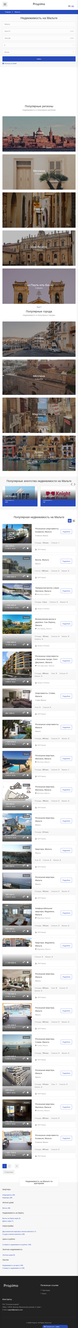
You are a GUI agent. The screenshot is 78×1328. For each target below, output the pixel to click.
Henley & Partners (43, 609)
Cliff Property (41, 549)
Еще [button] (38, 307)
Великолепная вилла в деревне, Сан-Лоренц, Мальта (45, 622)
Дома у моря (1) (7, 1221)
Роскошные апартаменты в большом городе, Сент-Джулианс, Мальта (46, 659)
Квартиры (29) (7, 1197)
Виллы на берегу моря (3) (11, 1218)
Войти (44, 1293)
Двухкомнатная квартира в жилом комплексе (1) (19, 1231)
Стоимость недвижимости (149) (13, 1268)
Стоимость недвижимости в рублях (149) (16, 1244)
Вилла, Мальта (42, 559)
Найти (39, 59)
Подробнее (66, 532)
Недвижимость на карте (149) (12, 1265)
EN (73, 6)
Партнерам (46, 1290)
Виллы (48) (6, 1208)
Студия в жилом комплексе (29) (13, 1234)
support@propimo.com (15, 1310)
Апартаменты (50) (8, 1195)
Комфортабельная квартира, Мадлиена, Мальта (45, 911)
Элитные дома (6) (8, 1255)
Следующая (8, 1172)
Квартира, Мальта (43, 849)
